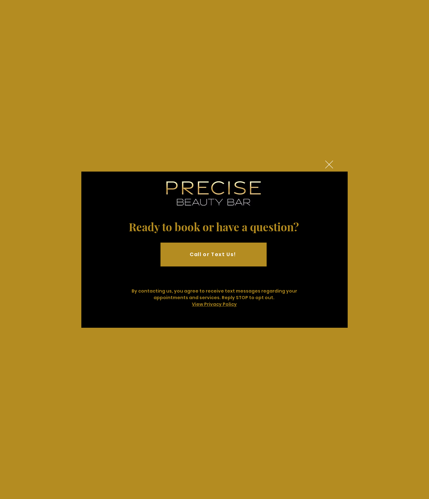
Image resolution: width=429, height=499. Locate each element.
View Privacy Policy (214, 304)
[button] (329, 164)
